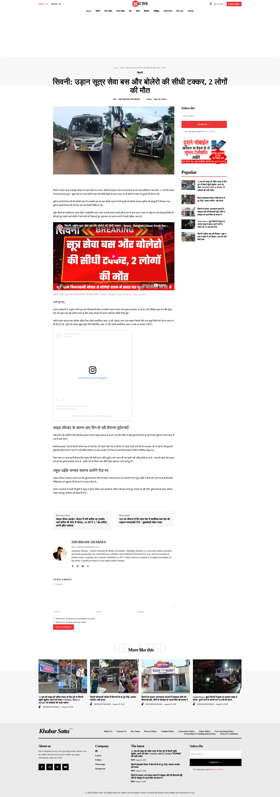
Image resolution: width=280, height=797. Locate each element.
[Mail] (83, 565)
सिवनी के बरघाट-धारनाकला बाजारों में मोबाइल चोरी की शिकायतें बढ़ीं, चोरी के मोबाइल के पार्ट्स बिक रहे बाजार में (211, 212)
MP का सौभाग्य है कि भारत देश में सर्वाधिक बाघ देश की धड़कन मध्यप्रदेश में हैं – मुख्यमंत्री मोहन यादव (144, 521)
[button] (56, 4)
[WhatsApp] (126, 181)
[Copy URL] (139, 181)
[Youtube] (65, 767)
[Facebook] (105, 181)
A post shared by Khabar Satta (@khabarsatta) (93, 416)
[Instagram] (78, 565)
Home (115, 68)
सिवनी (122, 68)
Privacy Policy (209, 131)
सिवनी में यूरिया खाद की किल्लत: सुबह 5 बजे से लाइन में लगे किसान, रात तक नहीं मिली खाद (211, 237)
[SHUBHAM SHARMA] (60, 553)
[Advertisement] (140, 36)
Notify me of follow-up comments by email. (75, 618)
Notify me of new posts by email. (71, 622)
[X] (112, 181)
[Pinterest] (119, 181)
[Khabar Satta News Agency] (140, 3)
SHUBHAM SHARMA (129, 99)
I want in (202, 124)
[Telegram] (132, 181)
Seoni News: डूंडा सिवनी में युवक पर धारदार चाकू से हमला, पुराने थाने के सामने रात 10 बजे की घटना (211, 224)
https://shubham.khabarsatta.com (85, 547)
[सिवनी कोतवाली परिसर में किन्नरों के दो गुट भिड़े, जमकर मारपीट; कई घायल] (188, 199)
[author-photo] (40, 706)
